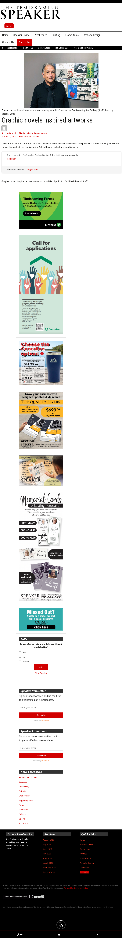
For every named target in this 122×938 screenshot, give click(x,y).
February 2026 (49, 867)
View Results (41, 673)
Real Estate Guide (62, 48)
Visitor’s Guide (44, 48)
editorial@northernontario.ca (34, 133)
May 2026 (47, 853)
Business (23, 782)
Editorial (22, 791)
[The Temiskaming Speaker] (31, 12)
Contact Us (8, 42)
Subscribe (24, 42)
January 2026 (48, 872)
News (21, 805)
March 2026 (48, 863)
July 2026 (47, 844)
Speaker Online (21, 35)
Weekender (41, 35)
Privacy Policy (83, 888)
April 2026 (47, 858)
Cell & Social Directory (83, 48)
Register (11, 158)
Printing (56, 35)
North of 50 (28, 48)
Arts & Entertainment (30, 136)
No (24, 657)
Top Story (23, 823)
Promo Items (72, 35)
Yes (24, 652)
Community (24, 786)
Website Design (92, 35)
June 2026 (47, 849)
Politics (22, 814)
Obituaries (23, 809)
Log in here (32, 169)
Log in (9, 25)
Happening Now (26, 800)
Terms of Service (70, 888)
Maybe (26, 661)
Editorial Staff (10, 133)
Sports (22, 818)
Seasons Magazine (10, 48)
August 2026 (48, 840)
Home (5, 35)
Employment (24, 795)
